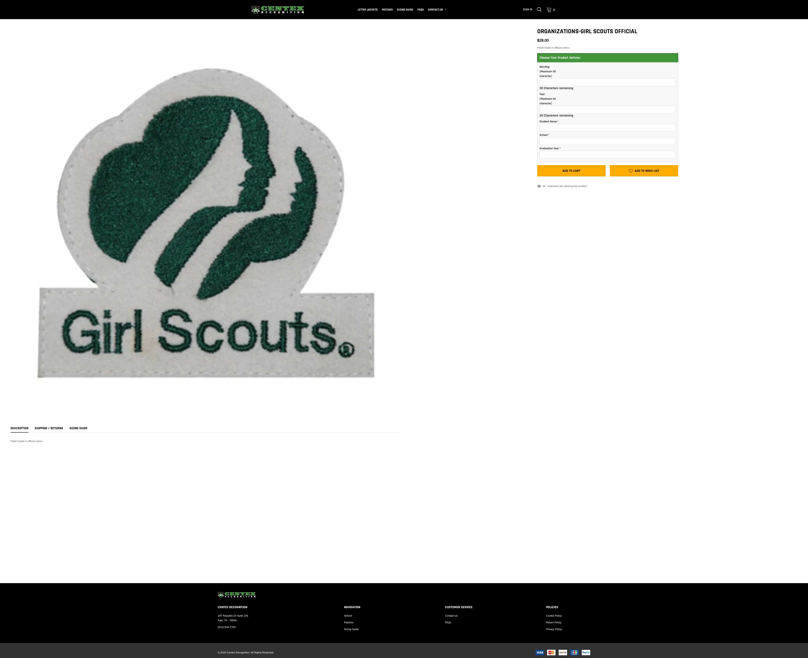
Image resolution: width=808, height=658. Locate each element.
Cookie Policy (554, 615)
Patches (387, 10)
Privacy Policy (554, 629)
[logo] (277, 10)
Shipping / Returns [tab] (49, 428)
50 (544, 186)
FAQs (420, 10)
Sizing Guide (405, 10)
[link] (539, 9)
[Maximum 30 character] (548, 71)
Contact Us (435, 10)
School (348, 615)
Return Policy (553, 622)
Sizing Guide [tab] (78, 428)
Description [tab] (19, 428)
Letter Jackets (368, 10)
